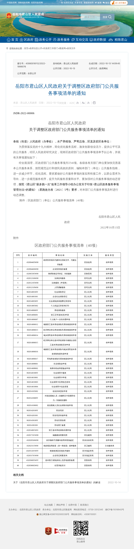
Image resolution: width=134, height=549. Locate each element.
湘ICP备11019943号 (114, 509)
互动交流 (82, 39)
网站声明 (60, 505)
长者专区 (78, 2)
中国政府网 (12, 2)
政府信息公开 (36, 48)
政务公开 (45, 39)
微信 (107, 2)
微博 (99, 2)
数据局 (62, 48)
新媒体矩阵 (89, 2)
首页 (26, 48)
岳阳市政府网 (37, 2)
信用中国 (72, 505)
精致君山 (121, 39)
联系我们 (84, 505)
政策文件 (71, 48)
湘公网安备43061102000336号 (54, 514)
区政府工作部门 (50, 48)
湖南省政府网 (24, 2)
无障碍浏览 (68, 2)
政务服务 (63, 39)
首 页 (14, 39)
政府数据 (100, 39)
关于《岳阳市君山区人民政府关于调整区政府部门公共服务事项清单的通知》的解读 (56, 482)
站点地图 (48, 505)
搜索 (105, 17)
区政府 (28, 39)
